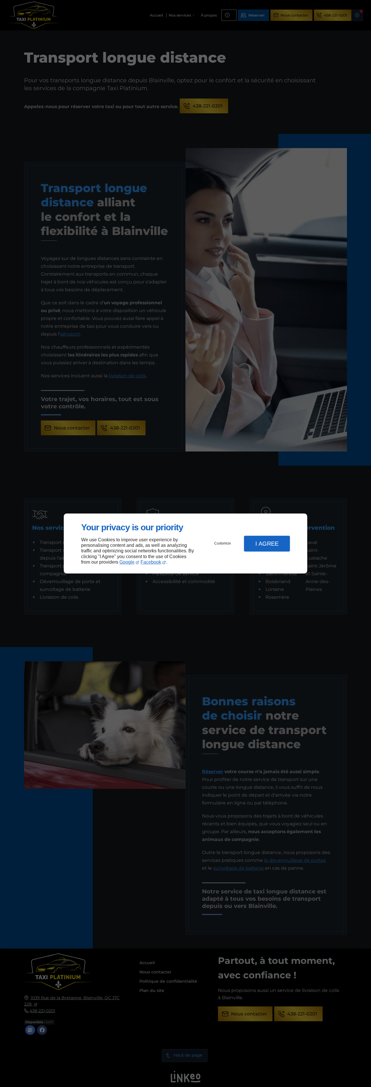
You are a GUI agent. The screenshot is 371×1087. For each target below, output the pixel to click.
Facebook (151, 562)
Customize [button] (222, 543)
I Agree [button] (267, 543)
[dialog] (185, 543)
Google (126, 562)
